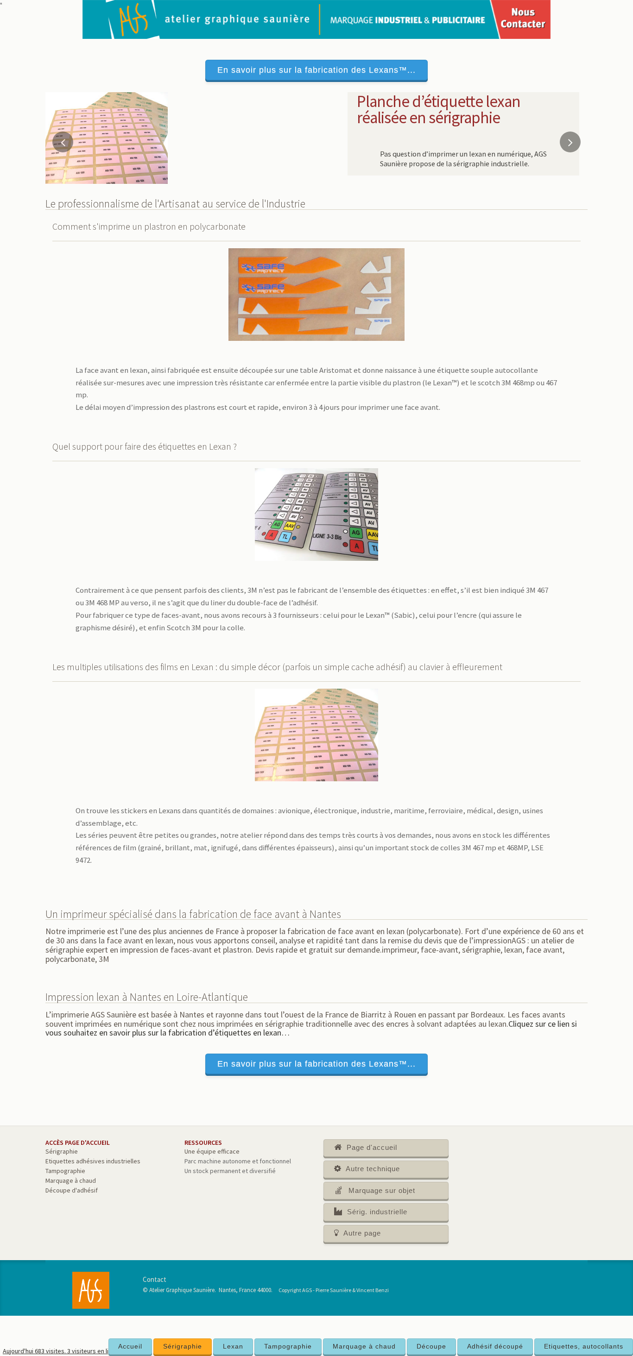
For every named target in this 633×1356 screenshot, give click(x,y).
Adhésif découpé (495, 1346)
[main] (316, 704)
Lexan (233, 1346)
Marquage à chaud (364, 1346)
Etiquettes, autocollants (583, 1346)
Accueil (130, 1346)
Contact (154, 1279)
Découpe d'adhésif (71, 1190)
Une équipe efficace (212, 1151)
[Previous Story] (62, 142)
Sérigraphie (182, 1346)
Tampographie (288, 1346)
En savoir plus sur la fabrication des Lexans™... (316, 70)
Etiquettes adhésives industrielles (92, 1161)
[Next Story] (570, 142)
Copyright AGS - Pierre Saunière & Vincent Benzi (334, 1290)
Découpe (431, 1346)
